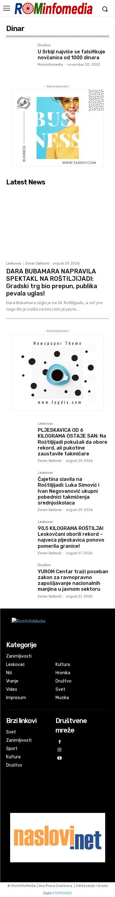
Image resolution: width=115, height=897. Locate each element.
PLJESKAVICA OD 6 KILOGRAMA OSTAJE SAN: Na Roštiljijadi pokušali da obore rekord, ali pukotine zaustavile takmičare (72, 442)
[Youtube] (60, 758)
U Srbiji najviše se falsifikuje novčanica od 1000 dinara (71, 54)
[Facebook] (60, 742)
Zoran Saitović (37, 263)
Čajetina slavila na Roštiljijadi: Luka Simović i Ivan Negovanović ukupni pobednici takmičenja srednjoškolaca (68, 491)
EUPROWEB (62, 893)
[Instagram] (60, 750)
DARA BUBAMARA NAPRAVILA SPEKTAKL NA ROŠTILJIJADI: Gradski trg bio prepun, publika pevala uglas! (51, 282)
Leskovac (13, 263)
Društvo (44, 45)
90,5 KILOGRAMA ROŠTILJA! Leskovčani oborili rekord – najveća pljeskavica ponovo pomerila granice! (71, 537)
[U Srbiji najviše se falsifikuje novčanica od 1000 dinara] (19, 57)
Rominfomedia (50, 65)
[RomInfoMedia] (53, 8)
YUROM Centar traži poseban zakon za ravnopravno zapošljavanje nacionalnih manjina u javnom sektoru (73, 580)
